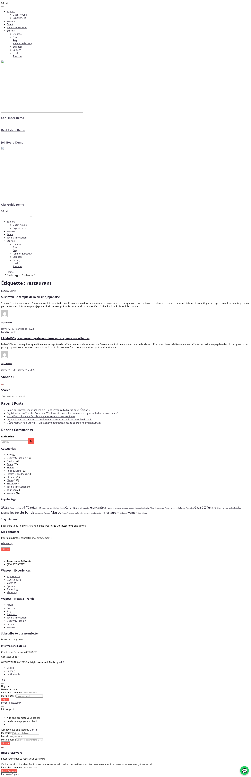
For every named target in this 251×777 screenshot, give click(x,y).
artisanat (35, 507)
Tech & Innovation (17, 27)
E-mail (4, 736)
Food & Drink (8, 290)
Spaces (11, 586)
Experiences (19, 17)
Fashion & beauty (22, 43)
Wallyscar (123, 513)
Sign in (5, 699)
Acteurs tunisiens (16, 508)
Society (17, 49)
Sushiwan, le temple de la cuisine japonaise (30, 297)
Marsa (64, 513)
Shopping (12, 592)
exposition (98, 507)
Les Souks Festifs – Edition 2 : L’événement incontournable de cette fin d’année (49, 419)
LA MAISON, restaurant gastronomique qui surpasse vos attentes (45, 338)
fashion (131, 508)
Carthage (71, 507)
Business (18, 46)
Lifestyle (17, 33)
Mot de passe (8, 695)
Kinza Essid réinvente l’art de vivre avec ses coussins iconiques (41, 416)
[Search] (31, 441)
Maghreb (46, 513)
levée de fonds (22, 512)
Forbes (182, 508)
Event (10, 24)
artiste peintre (47, 508)
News (10, 480)
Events (10, 467)
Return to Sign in (10, 774)
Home (10, 272)
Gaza (197, 507)
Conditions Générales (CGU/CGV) (19, 652)
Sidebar (5, 549)
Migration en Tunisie (75, 513)
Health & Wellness (17, 474)
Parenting (12, 589)
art (26, 507)
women (132, 513)
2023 (5, 507)
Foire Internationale (172, 508)
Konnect (225, 508)
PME (103, 513)
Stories (11, 30)
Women (11, 21)
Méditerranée (96, 513)
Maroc (56, 512)
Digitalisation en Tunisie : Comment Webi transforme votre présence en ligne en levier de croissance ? (62, 413)
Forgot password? (11, 702)
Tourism (17, 56)
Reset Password (9, 771)
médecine (86, 513)
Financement (159, 508)
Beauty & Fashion (16, 458)
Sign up (5, 743)
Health (16, 53)
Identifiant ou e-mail (12, 692)
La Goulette (233, 508)
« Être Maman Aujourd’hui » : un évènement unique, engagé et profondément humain (54, 422)
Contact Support (10, 656)
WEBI (61, 662)
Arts (54, 508)
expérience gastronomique (118, 508)
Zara (145, 513)
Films (152, 508)
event (80, 508)
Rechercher (7, 436)
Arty (15, 40)
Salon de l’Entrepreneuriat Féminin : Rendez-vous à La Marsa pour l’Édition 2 (48, 410)
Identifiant (6, 733)
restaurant (112, 513)
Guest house (20, 14)
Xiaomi (140, 513)
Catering (11, 582)
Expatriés (86, 508)
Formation (190, 508)
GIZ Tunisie (208, 507)
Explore (11, 11)
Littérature (39, 513)
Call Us (5, 210)
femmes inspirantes (142, 508)
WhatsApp (6, 543)
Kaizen (219, 508)
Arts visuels (60, 508)
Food (15, 37)
